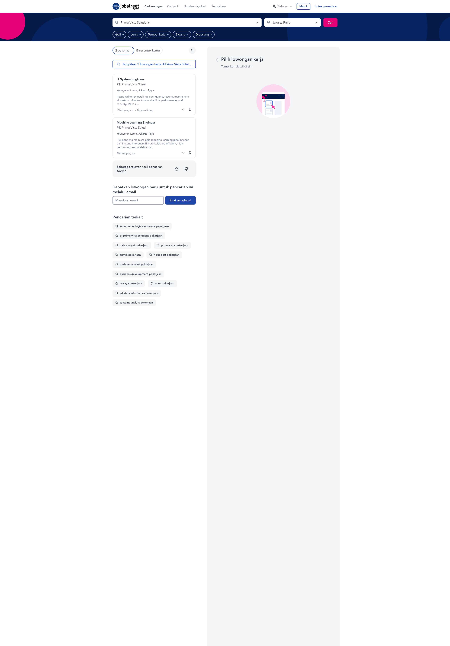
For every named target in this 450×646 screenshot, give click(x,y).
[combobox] (187, 22)
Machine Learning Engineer (136, 122)
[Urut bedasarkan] (192, 50)
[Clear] (257, 22)
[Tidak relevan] (186, 169)
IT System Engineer (130, 79)
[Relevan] (176, 169)
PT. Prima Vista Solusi (131, 84)
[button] (282, 6)
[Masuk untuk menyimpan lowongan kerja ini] (190, 109)
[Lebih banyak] (183, 109)
